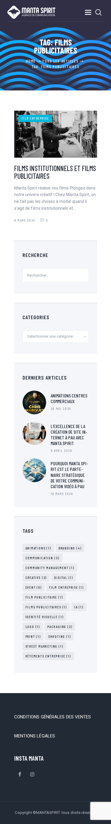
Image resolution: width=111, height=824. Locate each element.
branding (70, 548)
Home (31, 61)
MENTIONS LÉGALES (34, 736)
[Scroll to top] (105, 818)
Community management (49, 567)
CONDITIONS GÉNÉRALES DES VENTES (52, 717)
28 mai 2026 (61, 408)
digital (63, 577)
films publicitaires (46, 607)
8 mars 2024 (25, 220)
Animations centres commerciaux (69, 398)
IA (78, 607)
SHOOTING (59, 636)
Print (33, 636)
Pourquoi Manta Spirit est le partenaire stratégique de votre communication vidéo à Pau (69, 474)
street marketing (44, 646)
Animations (38, 548)
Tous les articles (60, 61)
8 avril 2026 (61, 450)
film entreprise (35, 118)
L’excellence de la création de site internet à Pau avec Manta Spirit (69, 434)
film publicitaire (44, 597)
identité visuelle (44, 617)
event (33, 587)
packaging (59, 626)
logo (32, 626)
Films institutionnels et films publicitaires (55, 172)
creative (36, 577)
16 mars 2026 (62, 493)
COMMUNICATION (42, 558)
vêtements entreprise (48, 656)
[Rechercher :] (55, 275)
